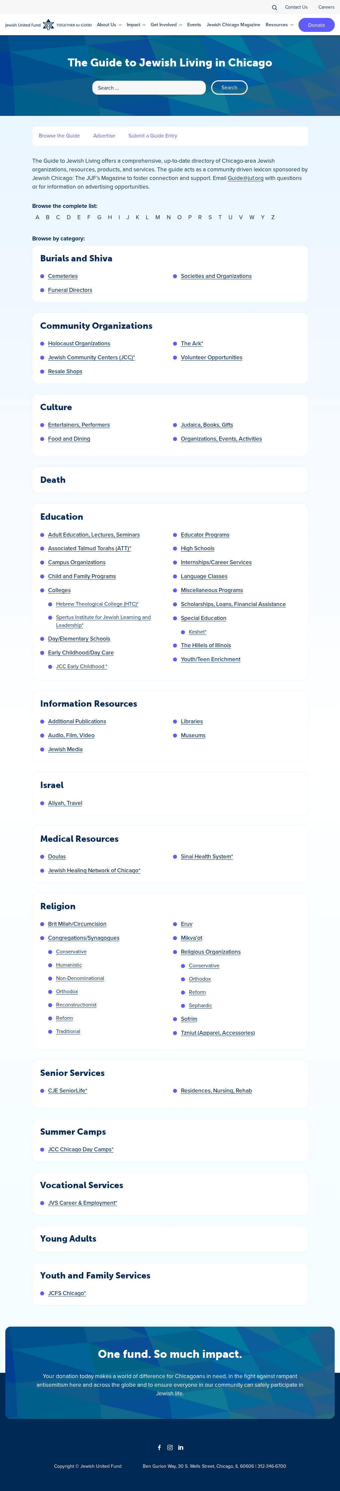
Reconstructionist (76, 1004)
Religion (58, 906)
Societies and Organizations (216, 276)
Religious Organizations (211, 951)
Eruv (187, 924)
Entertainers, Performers (79, 424)
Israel (51, 785)
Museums (193, 735)
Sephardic (200, 1005)
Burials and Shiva (76, 258)
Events (194, 24)
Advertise (104, 135)
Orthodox (67, 991)
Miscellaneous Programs (212, 590)
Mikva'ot (191, 937)
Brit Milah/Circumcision (77, 924)
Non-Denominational (80, 978)
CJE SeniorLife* (67, 1090)
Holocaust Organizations (79, 343)
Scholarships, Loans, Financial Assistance (233, 604)
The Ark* (192, 343)
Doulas (57, 856)
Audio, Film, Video (71, 735)
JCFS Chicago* (67, 1293)
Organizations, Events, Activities (221, 438)
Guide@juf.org (246, 178)
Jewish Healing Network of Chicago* (94, 870)
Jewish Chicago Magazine (233, 24)
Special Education (203, 618)
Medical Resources (79, 839)
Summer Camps (73, 1132)
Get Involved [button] (164, 24)
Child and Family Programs (82, 576)
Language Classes (204, 576)
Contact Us (296, 7)
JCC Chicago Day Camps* (81, 1149)
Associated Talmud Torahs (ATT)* (89, 548)
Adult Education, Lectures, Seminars (94, 534)
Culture (56, 407)
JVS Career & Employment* (82, 1202)
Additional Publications (77, 721)
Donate (316, 25)
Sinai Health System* (207, 856)
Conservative (71, 951)
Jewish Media (65, 749)
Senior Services (72, 1073)
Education (61, 517)
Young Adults (68, 1239)
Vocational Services (81, 1185)
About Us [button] (106, 24)
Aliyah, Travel (65, 803)
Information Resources (88, 704)
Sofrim (189, 1018)
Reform (64, 1017)
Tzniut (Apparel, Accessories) (218, 1032)
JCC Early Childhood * (81, 666)
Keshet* (198, 631)
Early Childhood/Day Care (81, 652)
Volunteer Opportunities (211, 357)
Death (53, 480)
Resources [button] (277, 24)
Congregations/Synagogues (84, 937)
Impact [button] (133, 24)
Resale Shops (65, 371)
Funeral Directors (70, 290)
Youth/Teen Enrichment (210, 659)
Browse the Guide (59, 135)
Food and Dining (69, 438)
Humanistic (69, 964)
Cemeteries (63, 276)
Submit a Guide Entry (152, 135)
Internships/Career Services (216, 562)
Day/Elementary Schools (79, 638)
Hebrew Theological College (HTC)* (97, 603)
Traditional (68, 1031)
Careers (326, 7)
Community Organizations (96, 326)
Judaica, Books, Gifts (207, 424)
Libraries (192, 721)
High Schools (197, 548)
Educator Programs (205, 534)
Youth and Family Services (95, 1276)
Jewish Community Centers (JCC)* (91, 357)
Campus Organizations (77, 562)
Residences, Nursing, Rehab (216, 1090)
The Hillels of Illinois (206, 645)
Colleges (59, 590)
